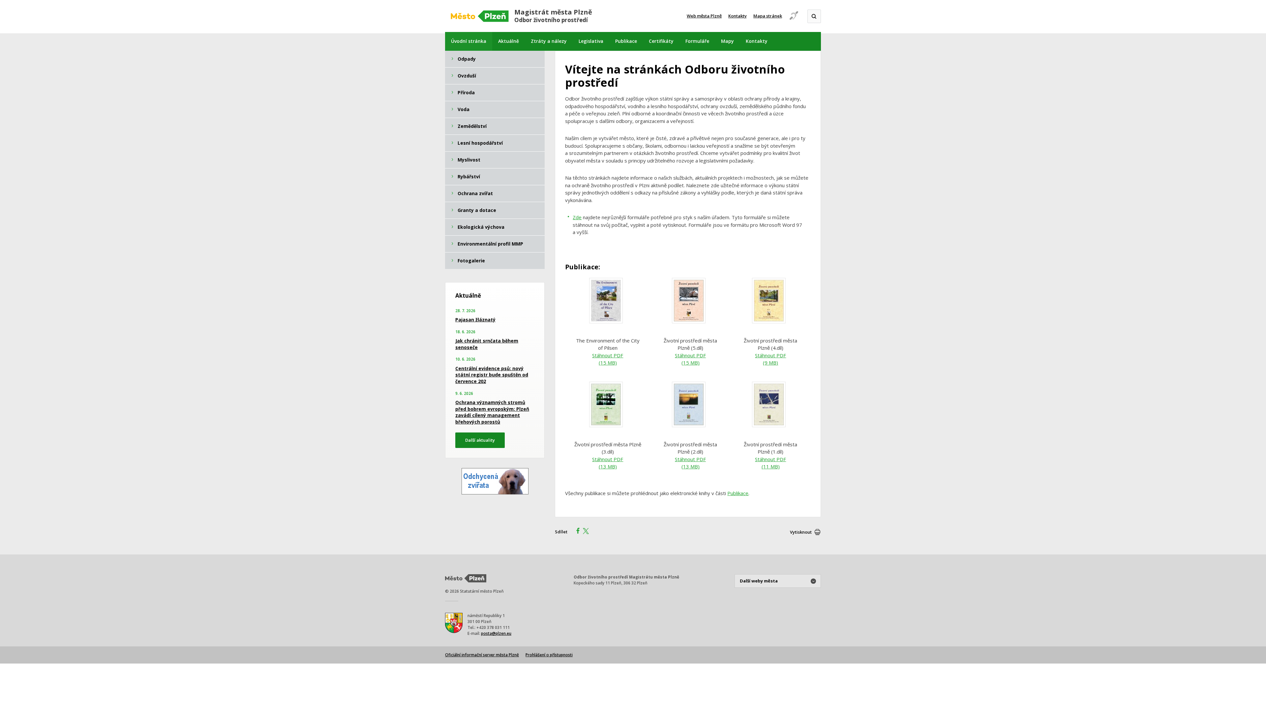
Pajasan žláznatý (475, 319)
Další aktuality (480, 440)
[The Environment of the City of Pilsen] (607, 323)
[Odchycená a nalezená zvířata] (495, 492)
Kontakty (737, 16)
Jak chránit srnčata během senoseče (486, 344)
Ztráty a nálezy (549, 41)
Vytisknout (801, 532)
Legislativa (591, 41)
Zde (577, 217)
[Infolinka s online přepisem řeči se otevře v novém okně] (794, 19)
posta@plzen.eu (496, 633)
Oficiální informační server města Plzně (482, 655)
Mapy (727, 41)
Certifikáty (661, 41)
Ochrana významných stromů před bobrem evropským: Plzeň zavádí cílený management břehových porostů (492, 412)
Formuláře (697, 41)
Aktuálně (508, 41)
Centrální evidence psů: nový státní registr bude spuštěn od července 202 (491, 374)
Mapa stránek (767, 16)
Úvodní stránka (468, 41)
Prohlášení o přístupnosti (549, 655)
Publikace (626, 41)
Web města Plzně (704, 16)
